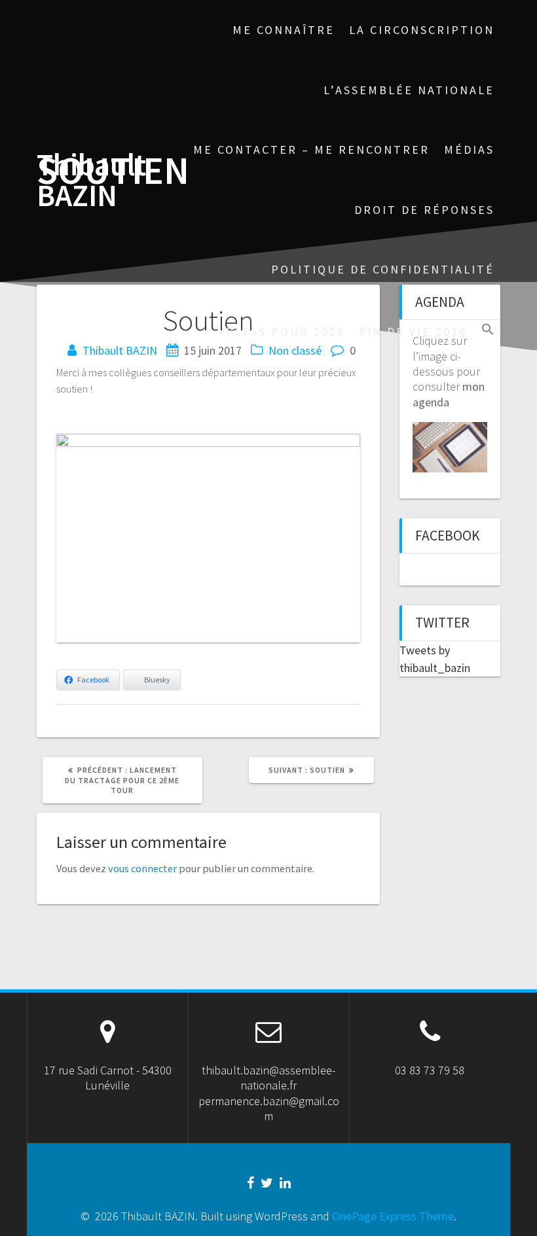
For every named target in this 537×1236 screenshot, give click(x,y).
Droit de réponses (424, 209)
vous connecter (142, 868)
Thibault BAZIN (91, 180)
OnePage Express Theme (393, 1216)
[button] (487, 331)
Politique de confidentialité (382, 269)
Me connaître (283, 29)
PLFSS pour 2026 (285, 331)
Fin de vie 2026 (413, 331)
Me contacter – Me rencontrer (311, 149)
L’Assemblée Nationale (409, 89)
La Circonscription (421, 29)
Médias (469, 149)
